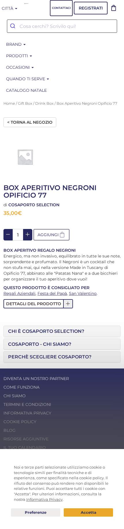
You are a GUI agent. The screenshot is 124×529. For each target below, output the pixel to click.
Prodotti (17, 55)
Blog (9, 430)
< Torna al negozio (29, 122)
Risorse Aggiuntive (25, 439)
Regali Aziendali (19, 293)
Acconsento (88, 512)
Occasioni (18, 67)
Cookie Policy (19, 421)
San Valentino (83, 293)
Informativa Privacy (27, 413)
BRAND (14, 44)
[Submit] (13, 26)
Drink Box (44, 103)
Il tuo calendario (24, 447)
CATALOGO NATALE (26, 90)
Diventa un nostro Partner (36, 378)
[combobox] (62, 26)
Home (9, 103)
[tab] (62, 331)
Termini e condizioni (27, 404)
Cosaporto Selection (33, 204)
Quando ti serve (26, 78)
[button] (38, 303)
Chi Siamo (14, 395)
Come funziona (21, 387)
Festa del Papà (52, 293)
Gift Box (25, 103)
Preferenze (35, 512)
